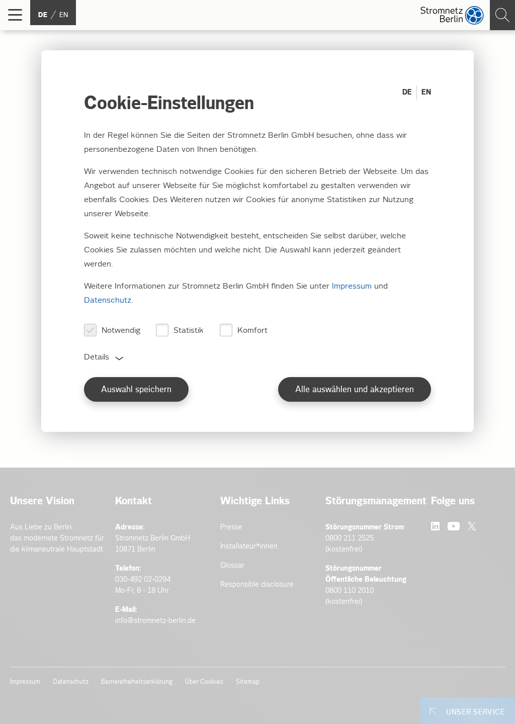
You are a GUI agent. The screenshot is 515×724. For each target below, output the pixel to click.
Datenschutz (71, 682)
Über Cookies (204, 682)
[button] (15, 15)
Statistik (189, 330)
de (42, 15)
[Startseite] (452, 15)
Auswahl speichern (136, 390)
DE (407, 92)
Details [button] (96, 357)
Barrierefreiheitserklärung (137, 682)
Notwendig (121, 330)
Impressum (25, 682)
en (63, 15)
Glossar (232, 565)
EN (426, 92)
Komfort (252, 330)
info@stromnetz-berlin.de (155, 620)
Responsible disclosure (257, 584)
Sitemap (248, 682)
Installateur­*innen (249, 546)
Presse (231, 527)
